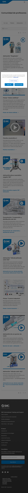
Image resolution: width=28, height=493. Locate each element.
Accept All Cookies (19, 84)
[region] (14, 80)
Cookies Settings (13, 80)
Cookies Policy (15, 77)
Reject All (9, 84)
